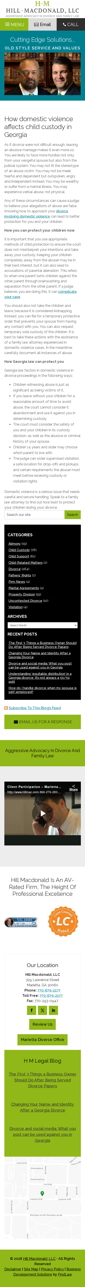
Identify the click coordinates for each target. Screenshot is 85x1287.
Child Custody (19, 550)
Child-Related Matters (25, 563)
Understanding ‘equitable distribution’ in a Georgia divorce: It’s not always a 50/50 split (39, 678)
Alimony (14, 544)
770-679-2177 (49, 990)
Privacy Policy (52, 1269)
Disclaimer (12, 1269)
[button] (80, 1255)
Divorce (14, 569)
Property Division (21, 594)
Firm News (16, 582)
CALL (73, 24)
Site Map (31, 1269)
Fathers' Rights (19, 575)
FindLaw (65, 1274)
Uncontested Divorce (25, 601)
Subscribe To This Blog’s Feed (35, 708)
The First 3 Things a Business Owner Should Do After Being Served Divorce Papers (42, 645)
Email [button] (45, 24)
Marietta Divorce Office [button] (42, 1039)
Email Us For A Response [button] (45, 721)
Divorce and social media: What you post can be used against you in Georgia (40, 665)
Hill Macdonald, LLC (39, 1259)
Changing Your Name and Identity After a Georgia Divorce (39, 655)
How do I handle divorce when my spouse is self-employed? (42, 690)
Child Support (18, 556)
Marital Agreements (23, 588)
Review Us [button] (42, 1024)
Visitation (15, 607)
